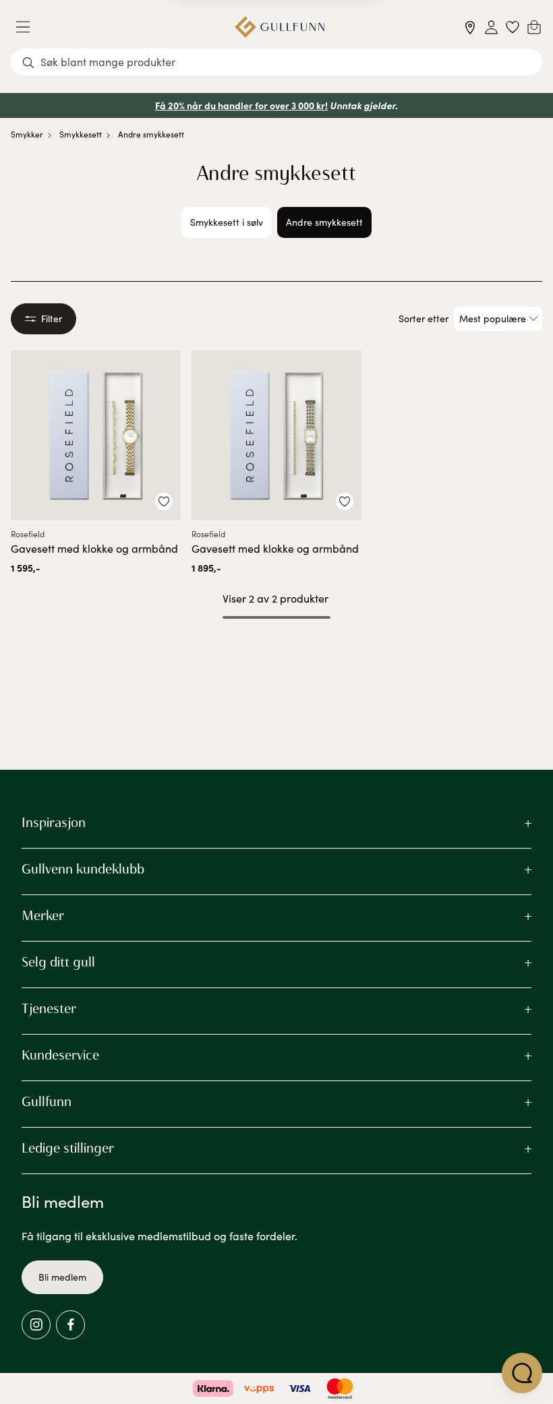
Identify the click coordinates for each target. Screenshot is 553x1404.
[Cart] (534, 27)
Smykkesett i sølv (226, 222)
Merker (43, 915)
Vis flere (277, 653)
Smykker (27, 134)
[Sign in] (491, 27)
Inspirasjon (54, 822)
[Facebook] (70, 1324)
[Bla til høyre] (388, 222)
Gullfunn (46, 1101)
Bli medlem (62, 1277)
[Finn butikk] (470, 27)
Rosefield (28, 533)
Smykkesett (80, 134)
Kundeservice (60, 1055)
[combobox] (276, 62)
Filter (51, 318)
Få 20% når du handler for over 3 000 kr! (241, 105)
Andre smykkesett (151, 134)
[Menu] (28, 27)
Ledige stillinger (68, 1148)
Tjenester (49, 1008)
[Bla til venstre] (165, 222)
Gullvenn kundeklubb (83, 869)
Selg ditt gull (58, 962)
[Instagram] (36, 1324)
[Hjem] (279, 27)
